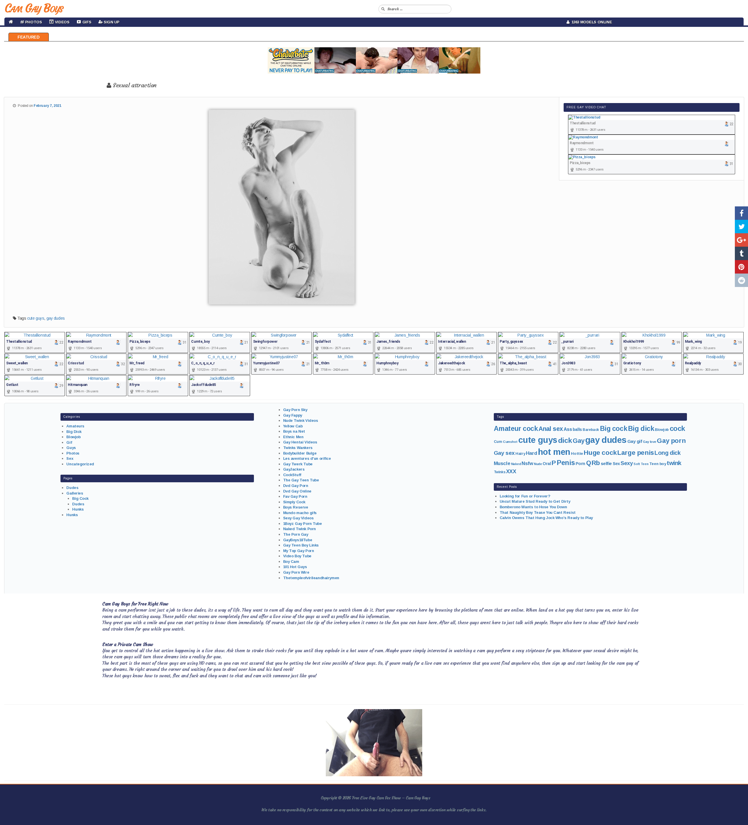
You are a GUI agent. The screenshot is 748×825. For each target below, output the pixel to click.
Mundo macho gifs (300, 513)
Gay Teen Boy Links (301, 545)
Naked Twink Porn (299, 529)
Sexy (627, 463)
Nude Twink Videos (300, 420)
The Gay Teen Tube (301, 480)
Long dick (667, 453)
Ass (568, 429)
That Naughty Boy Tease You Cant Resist (538, 512)
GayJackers (294, 469)
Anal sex (551, 428)
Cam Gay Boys (34, 8)
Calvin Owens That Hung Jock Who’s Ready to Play (546, 518)
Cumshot (510, 441)
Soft (636, 464)
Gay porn (671, 440)
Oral (547, 463)
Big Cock (80, 498)
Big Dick (74, 431)
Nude (538, 464)
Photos (72, 453)
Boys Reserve (295, 507)
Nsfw (527, 463)
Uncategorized (80, 464)
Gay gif (634, 441)
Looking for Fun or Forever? (525, 496)
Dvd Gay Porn (295, 485)
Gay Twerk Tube (298, 464)
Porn (580, 463)
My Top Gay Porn (298, 551)
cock (677, 428)
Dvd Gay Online (297, 491)
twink (674, 463)
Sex (69, 458)
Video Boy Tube (297, 556)
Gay (578, 440)
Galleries (74, 493)
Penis (566, 463)
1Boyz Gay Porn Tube (302, 523)
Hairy (520, 453)
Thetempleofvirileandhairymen (311, 578)
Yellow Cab (293, 426)
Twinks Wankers (298, 447)
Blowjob (73, 437)
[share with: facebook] (741, 213)
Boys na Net (294, 431)
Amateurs (75, 426)
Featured (29, 37)
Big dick (641, 428)
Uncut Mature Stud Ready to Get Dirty (535, 501)
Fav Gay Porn (295, 496)
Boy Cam (291, 561)
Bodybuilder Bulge (300, 453)
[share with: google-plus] (741, 240)
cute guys (35, 318)
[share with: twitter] (741, 226)
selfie (606, 463)
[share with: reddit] (741, 280)
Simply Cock (294, 502)
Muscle (502, 463)
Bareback (591, 430)
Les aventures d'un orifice (307, 458)
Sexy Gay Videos (298, 518)
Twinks (499, 472)
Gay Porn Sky (295, 410)
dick (565, 440)
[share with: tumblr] (741, 253)
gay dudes (55, 318)
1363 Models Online (590, 22)
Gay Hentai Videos (300, 442)
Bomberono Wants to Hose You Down (533, 507)
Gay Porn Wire (296, 572)
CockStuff (292, 475)
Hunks (78, 509)
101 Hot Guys (295, 567)
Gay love (649, 441)
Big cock (613, 428)
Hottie (577, 453)
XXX (511, 471)
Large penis (635, 452)
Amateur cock (516, 428)
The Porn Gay (295, 534)
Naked (516, 464)
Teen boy (657, 464)
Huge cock (600, 452)
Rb (596, 463)
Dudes (72, 487)
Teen (644, 464)
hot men (554, 452)
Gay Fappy (292, 415)
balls (577, 429)
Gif (69, 442)
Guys (71, 447)
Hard (531, 453)
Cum (498, 442)
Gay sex (504, 453)
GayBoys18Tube (297, 540)
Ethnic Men (293, 437)
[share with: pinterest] (741, 267)
